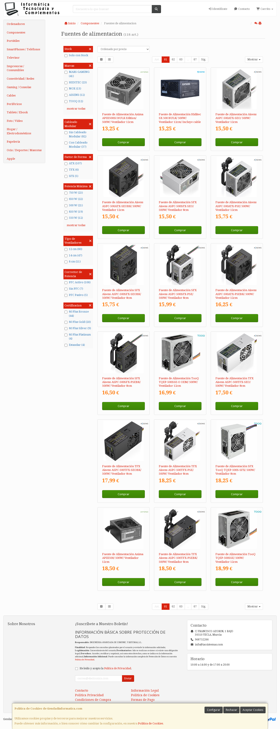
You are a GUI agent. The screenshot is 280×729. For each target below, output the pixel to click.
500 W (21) (76, 205)
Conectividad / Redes (20, 78)
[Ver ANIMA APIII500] (123, 529)
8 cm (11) (75, 261)
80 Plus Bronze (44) (79, 313)
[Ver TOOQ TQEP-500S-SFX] (236, 441)
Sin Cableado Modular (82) (77, 134)
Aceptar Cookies (253, 710)
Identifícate (219, 8)
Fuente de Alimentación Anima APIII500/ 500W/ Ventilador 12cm (122, 557)
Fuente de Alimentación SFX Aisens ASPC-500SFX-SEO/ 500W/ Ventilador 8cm (178, 206)
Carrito (265, 8)
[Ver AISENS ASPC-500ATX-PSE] (236, 177)
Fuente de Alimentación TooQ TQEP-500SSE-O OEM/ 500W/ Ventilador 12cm (179, 382)
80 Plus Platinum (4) (80, 336)
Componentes (16, 32)
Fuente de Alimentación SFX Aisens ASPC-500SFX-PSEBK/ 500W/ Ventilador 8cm (121, 382)
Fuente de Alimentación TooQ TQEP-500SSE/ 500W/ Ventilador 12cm (235, 557)
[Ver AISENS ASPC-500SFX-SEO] (180, 177)
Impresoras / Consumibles (15, 68)
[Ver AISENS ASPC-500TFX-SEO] (236, 353)
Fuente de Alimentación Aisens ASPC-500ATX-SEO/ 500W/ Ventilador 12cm (236, 118)
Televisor (13, 57)
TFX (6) (74, 169)
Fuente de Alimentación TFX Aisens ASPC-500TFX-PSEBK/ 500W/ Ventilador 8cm (178, 557)
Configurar (213, 710)
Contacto (244, 8)
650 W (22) (76, 199)
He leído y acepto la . (106, 668)
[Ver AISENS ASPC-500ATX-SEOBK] (123, 177)
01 (165, 59)
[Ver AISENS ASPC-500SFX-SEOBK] (123, 265)
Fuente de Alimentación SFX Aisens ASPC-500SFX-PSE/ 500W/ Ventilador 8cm (178, 293)
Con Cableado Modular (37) (78, 144)
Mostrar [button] (252, 59)
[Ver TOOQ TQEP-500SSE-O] (180, 353)
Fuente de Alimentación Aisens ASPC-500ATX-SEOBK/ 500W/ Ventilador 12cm (122, 206)
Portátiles (13, 40)
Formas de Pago (143, 699)
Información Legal (145, 690)
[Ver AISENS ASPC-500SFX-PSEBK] (123, 353)
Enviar (128, 678)
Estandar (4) (77, 344)
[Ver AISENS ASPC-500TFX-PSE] (180, 441)
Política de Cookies (150, 723)
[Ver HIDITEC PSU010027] (180, 89)
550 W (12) (76, 217)
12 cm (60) (75, 249)
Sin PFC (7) (76, 288)
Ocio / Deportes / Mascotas (24, 150)
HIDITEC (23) (78, 82)
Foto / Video (15, 120)
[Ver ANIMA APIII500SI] (123, 89)
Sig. (203, 59)
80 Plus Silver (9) (80, 328)
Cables (11, 95)
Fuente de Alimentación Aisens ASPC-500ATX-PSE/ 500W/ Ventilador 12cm (236, 206)
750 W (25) (76, 192)
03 (180, 59)
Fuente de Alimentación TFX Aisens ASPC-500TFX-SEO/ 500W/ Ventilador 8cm (234, 382)
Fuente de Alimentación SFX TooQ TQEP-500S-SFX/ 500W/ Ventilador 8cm (235, 470)
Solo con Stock (78, 55)
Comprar (123, 142)
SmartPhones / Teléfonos (23, 49)
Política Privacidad (89, 695)
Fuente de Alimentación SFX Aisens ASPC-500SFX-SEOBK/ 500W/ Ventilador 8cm (121, 293)
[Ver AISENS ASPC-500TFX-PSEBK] (180, 529)
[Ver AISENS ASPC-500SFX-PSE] (180, 265)
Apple (11, 158)
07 (195, 59)
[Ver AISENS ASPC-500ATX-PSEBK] (236, 265)
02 (173, 59)
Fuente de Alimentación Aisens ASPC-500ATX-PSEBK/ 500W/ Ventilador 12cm (236, 293)
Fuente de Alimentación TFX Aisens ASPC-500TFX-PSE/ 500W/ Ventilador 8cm (178, 470)
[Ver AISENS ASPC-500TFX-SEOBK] (123, 441)
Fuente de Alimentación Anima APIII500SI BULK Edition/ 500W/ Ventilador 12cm (122, 118)
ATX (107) (75, 163)
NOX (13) (75, 88)
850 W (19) (76, 211)
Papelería (13, 141)
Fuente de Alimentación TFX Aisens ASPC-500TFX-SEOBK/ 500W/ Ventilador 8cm (121, 470)
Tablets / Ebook (17, 112)
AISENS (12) (77, 94)
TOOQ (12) (76, 101)
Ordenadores (16, 24)
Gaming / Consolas (19, 87)
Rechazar (231, 710)
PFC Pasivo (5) (78, 295)
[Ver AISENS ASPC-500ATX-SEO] (236, 89)
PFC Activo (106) (80, 282)
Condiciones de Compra (93, 699)
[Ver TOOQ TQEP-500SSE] (236, 529)
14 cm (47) (75, 255)
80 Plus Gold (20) (80, 321)
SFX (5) (73, 176)
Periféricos (14, 104)
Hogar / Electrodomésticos (19, 131)
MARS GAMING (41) (79, 74)
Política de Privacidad (84, 659)
